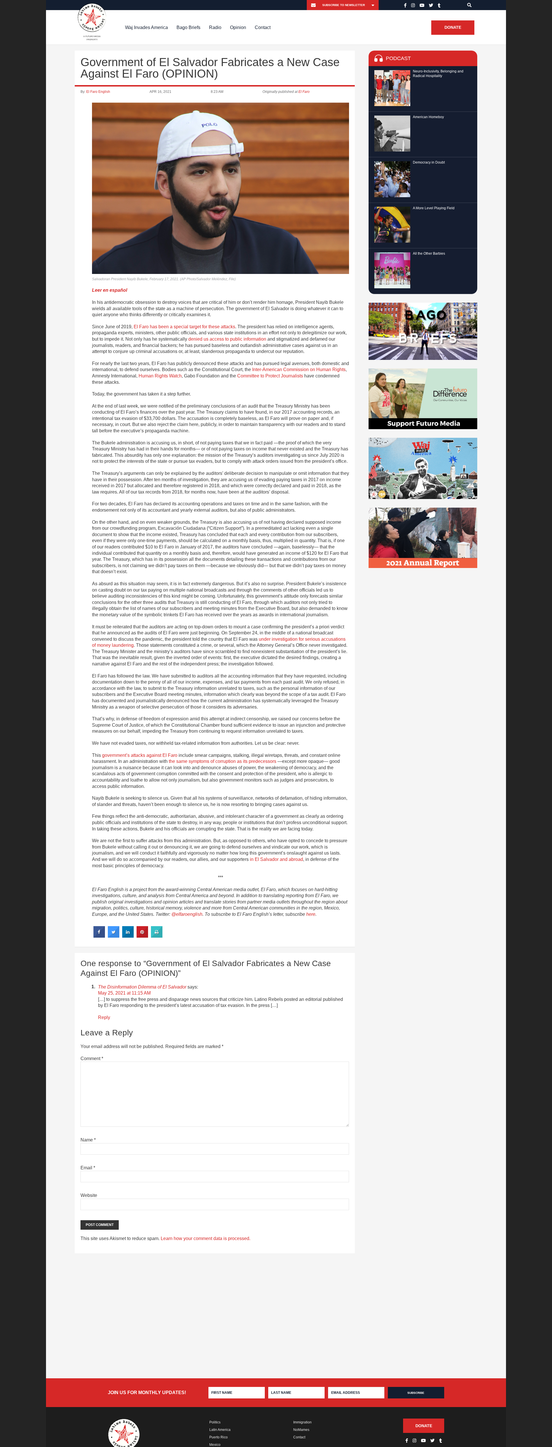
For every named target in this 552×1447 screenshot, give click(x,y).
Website (88, 1195)
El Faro (304, 92)
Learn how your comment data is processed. (205, 1238)
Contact (263, 27)
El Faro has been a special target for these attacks (184, 326)
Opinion (238, 27)
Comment (91, 1058)
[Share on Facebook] (99, 936)
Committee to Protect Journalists (270, 375)
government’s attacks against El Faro (139, 755)
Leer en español (109, 290)
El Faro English (98, 92)
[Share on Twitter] (113, 936)
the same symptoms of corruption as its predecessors (222, 761)
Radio (215, 27)
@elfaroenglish (186, 914)
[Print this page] (156, 936)
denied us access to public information (227, 339)
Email (87, 1167)
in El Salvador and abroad (276, 859)
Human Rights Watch (160, 375)
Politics (215, 1422)
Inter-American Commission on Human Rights (299, 369)
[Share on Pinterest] (142, 936)
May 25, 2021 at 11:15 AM (124, 993)
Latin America (220, 1430)
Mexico (215, 1445)
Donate (452, 27)
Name (88, 1139)
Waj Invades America (146, 27)
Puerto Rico (218, 1437)
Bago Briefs (188, 27)
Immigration (302, 1422)
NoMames (301, 1430)
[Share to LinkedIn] (128, 936)
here (310, 914)
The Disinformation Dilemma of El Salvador (142, 987)
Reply (104, 1017)
